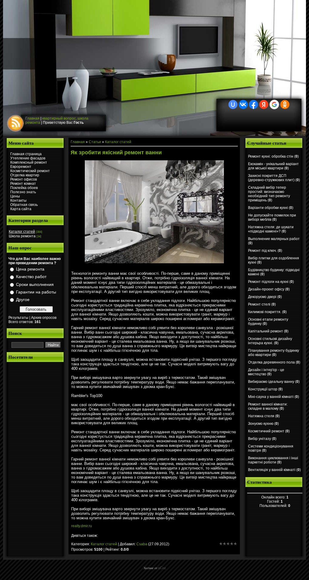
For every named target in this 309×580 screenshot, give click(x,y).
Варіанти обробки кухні (268, 208)
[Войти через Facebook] (253, 104)
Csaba (141, 544)
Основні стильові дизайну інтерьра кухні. (270, 341)
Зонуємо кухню (260, 423)
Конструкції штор (262, 389)
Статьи (95, 142)
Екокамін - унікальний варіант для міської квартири (273, 166)
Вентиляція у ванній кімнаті (271, 470)
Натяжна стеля (261, 416)
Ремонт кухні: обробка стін (270, 156)
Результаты (18, 318)
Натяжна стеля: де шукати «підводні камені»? (271, 229)
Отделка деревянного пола (271, 362)
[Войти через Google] (274, 104)
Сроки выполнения (35, 284)
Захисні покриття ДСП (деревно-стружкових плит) (271, 178)
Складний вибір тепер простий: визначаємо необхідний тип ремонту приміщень (269, 193)
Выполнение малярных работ (274, 239)
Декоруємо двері (262, 297)
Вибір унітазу (259, 439)
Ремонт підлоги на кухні (268, 282)
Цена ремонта (30, 269)
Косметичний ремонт (266, 431)
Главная (32, 118)
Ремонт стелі (259, 304)
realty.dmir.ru (81, 526)
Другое (23, 299)
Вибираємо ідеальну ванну (271, 382)
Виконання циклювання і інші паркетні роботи (273, 460)
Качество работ (31, 276)
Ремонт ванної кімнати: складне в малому (268, 406)
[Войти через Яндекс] (263, 104)
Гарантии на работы (36, 292)
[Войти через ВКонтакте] (243, 104)
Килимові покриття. (264, 312)
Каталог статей (22, 231)
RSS (16, 123)
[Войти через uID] (232, 104)
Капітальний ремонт (265, 331)
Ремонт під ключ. (262, 250)
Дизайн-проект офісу (266, 289)
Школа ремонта (22, 236)
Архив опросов (43, 318)
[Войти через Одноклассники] (284, 104)
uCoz (162, 568)
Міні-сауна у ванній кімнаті (271, 397)
